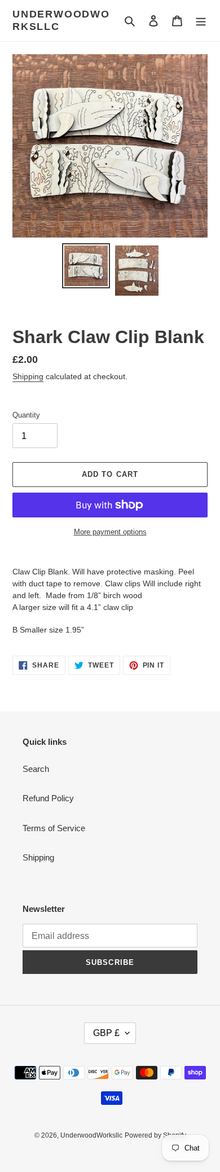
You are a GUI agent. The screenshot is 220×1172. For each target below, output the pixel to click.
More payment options (110, 532)
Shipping (27, 376)
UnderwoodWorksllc (61, 20)
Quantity (26, 415)
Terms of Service (54, 828)
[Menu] (201, 20)
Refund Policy (48, 798)
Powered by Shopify (155, 1135)
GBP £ (106, 1033)
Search (36, 769)
